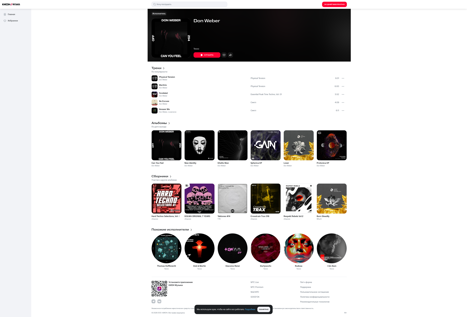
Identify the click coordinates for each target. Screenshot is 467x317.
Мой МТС (255, 292)
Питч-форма (306, 282)
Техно (196, 48)
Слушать (208, 55)
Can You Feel (157, 163)
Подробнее (250, 309)
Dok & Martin (199, 266)
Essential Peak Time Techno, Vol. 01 (266, 94)
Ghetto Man (223, 163)
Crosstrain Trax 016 (260, 216)
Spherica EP (256, 163)
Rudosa (298, 266)
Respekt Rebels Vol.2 (293, 216)
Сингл (253, 102)
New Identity (190, 163)
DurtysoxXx (265, 266)
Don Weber (163, 80)
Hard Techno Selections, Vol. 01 (166, 216)
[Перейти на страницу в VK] (159, 301)
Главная (11, 14)
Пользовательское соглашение (314, 292)
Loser (286, 163)
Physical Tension (167, 77)
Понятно (263, 309)
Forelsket (163, 93)
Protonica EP (323, 163)
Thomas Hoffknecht (166, 266)
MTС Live (255, 282)
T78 (219, 219)
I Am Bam (331, 266)
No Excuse (164, 101)
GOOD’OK (255, 297)
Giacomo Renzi (233, 266)
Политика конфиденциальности (314, 297)
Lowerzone (172, 112)
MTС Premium (257, 287)
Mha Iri (319, 219)
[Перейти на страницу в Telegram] (153, 301)
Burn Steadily (323, 216)
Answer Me (164, 109)
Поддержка (305, 287)
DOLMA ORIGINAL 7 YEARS (197, 216)
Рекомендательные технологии (314, 301)
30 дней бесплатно (334, 4)
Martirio (163, 85)
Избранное (13, 20)
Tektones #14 (224, 216)
